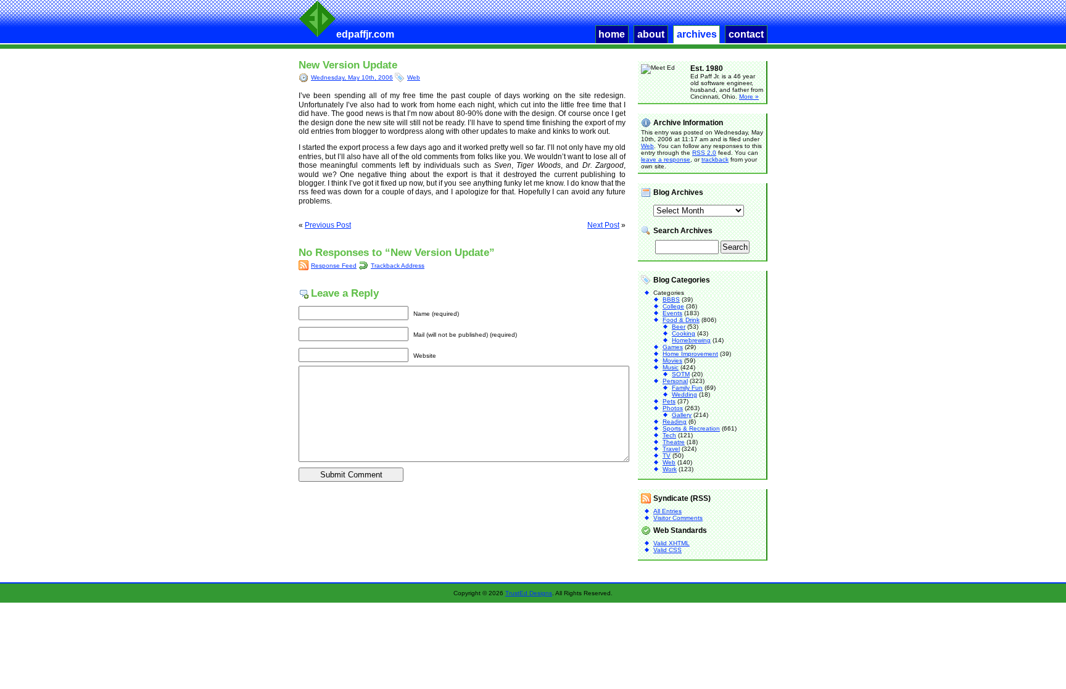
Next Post (603, 225)
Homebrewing (691, 340)
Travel (671, 448)
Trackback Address (397, 265)
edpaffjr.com (365, 34)
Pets (669, 401)
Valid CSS (667, 550)
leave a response (665, 159)
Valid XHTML (671, 543)
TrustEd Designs (528, 593)
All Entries (667, 511)
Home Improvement (690, 353)
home (611, 34)
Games (673, 347)
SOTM (681, 374)
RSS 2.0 (704, 152)
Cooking (683, 333)
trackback (715, 159)
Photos (673, 408)
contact (746, 34)
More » (749, 96)
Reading (675, 421)
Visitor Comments (678, 517)
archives (697, 34)
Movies (672, 360)
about (650, 34)
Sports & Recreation (691, 428)
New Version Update (348, 65)
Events (672, 313)
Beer (678, 326)
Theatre (674, 442)
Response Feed (334, 265)
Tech (669, 435)
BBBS (671, 299)
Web (413, 77)
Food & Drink (681, 319)
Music (671, 367)
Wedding (684, 394)
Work (670, 469)
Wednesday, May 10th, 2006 (352, 77)
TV (667, 455)
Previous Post (328, 225)
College (673, 306)
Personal (675, 381)
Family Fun (687, 387)
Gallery (682, 414)
